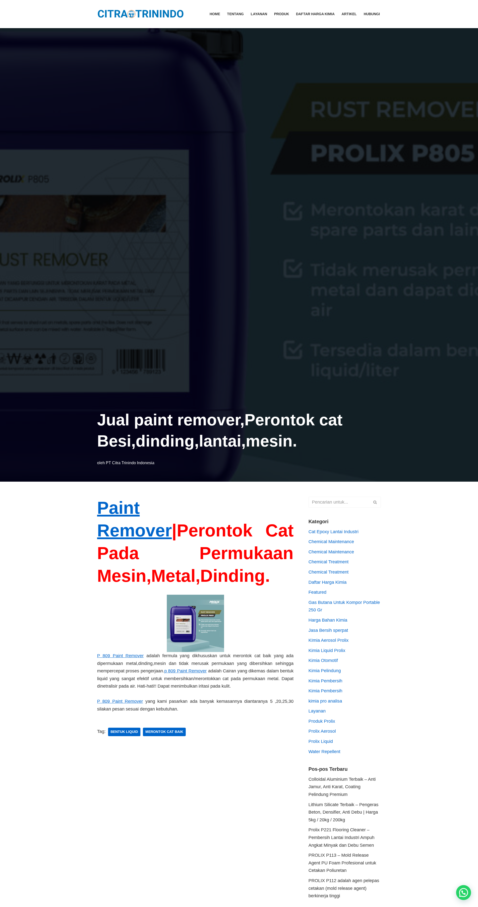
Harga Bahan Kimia (327, 620)
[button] (463, 892)
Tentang (235, 14)
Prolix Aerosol (322, 731)
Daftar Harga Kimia (315, 14)
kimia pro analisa (325, 701)
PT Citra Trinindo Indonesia (130, 462)
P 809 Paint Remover (120, 655)
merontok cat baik (164, 732)
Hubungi (372, 14)
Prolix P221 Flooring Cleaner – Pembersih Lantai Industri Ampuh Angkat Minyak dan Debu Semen (341, 837)
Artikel (349, 14)
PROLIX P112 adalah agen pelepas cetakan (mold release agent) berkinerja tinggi (343, 888)
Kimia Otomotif (323, 660)
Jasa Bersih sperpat (328, 630)
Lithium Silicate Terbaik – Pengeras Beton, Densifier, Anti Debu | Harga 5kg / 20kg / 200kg (343, 812)
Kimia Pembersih (325, 680)
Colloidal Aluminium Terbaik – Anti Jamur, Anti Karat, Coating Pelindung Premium (342, 787)
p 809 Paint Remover (185, 670)
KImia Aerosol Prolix (328, 640)
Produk (281, 14)
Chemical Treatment (328, 561)
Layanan (259, 14)
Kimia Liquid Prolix (326, 650)
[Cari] (375, 502)
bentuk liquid (124, 732)
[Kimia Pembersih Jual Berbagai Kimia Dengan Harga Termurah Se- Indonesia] (142, 14)
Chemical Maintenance (331, 541)
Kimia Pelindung (324, 670)
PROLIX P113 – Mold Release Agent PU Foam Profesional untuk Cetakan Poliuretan (342, 863)
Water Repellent (324, 751)
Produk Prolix (321, 721)
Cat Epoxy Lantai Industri (333, 531)
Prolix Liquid (320, 741)
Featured (317, 592)
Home (215, 14)
